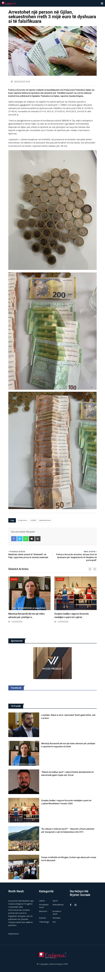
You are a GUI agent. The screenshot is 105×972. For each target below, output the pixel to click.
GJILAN (33, 520)
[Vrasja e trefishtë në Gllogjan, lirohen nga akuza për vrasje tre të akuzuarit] (23, 867)
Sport (55, 900)
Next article (89, 551)
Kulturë (42, 918)
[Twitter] (20, 538)
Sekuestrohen (45, 520)
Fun (54, 921)
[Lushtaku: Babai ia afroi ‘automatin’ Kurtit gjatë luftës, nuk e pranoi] (23, 724)
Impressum (13, 933)
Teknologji (44, 921)
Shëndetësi (58, 904)
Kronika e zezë (57, 912)
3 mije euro (22, 520)
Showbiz (56, 918)
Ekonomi (43, 911)
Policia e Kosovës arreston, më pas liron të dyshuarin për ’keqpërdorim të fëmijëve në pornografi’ (76, 557)
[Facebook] (14, 538)
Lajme (42, 900)
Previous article (17, 551)
